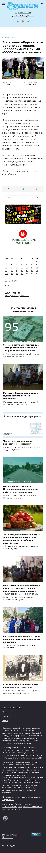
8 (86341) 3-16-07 (23, 13)
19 (16, 271)
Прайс (5, 721)
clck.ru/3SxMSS (9, 174)
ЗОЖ (7, 74)
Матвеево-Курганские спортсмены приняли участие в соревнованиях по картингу (21, 639)
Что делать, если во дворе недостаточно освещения (17, 442)
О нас (4, 712)
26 (17, 274)
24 (6, 274)
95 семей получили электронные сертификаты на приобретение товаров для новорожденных (21, 348)
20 (22, 271)
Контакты (6, 716)
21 (27, 271)
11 (11, 267)
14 (27, 267)
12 (16, 267)
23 (37, 271)
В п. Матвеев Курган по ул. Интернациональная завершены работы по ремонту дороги (20, 489)
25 (12, 274)
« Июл (8, 285)
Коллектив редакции (12, 708)
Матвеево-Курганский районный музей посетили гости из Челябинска (20, 396)
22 (32, 271)
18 (12, 271)
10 (6, 267)
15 (31, 267)
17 (6, 271)
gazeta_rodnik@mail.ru (23, 15)
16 (37, 267)
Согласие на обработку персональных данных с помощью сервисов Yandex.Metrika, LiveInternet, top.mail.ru (22, 806)
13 (22, 267)
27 (22, 274)
